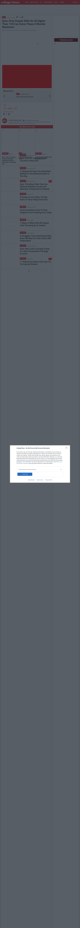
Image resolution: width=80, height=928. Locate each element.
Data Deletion (31, 480)
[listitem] (40, 469)
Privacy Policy (48, 480)
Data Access (40, 480)
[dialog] (40, 464)
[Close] (67, 448)
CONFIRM (25, 474)
